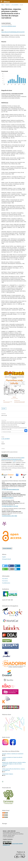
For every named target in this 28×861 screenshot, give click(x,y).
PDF (4, 408)
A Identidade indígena (7, 774)
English (4, 557)
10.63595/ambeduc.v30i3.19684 (9, 515)
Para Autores (5, 580)
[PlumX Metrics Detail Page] (4, 523)
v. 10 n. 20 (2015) (14, 4)
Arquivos (7, 4)
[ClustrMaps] (2, 781)
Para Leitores (5, 578)
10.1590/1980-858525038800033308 (10, 489)
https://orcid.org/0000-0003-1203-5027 (8, 26)
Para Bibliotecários (6, 583)
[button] (5, 566)
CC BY (14, 460)
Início (2, 4)
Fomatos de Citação (6, 431)
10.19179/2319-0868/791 (8, 497)
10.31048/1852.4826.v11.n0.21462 (10, 506)
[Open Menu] (1, 1)
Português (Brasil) (6, 559)
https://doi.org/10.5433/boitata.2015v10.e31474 (12, 32)
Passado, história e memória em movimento (12, 753)
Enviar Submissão (7, 548)
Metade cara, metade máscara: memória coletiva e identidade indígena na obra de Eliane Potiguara (14, 764)
